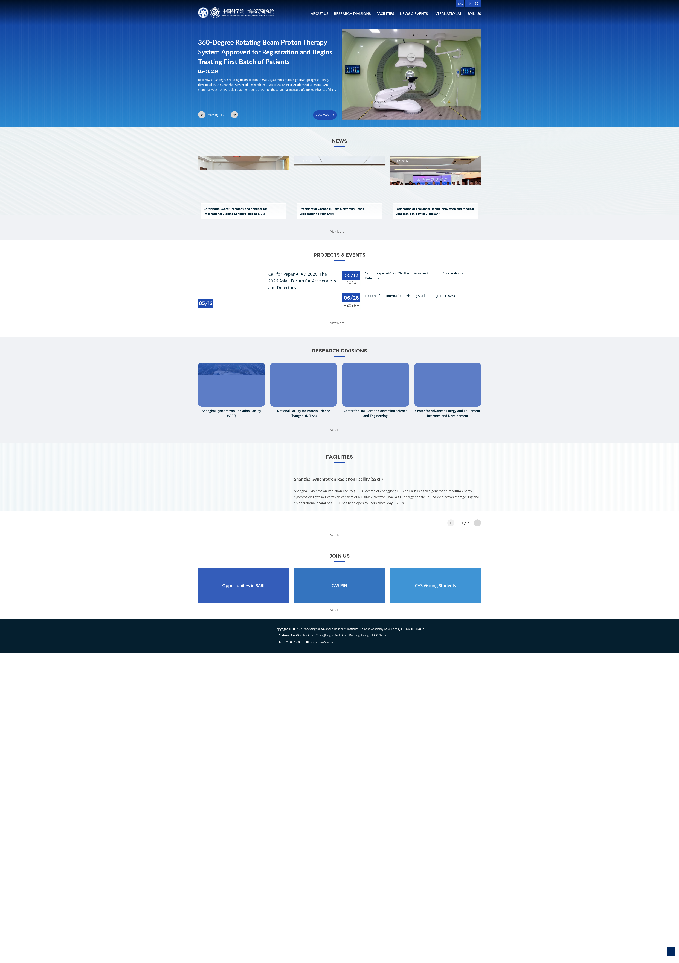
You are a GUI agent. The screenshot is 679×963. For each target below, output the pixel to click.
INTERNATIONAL (448, 13)
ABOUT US (319, 13)
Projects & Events (339, 255)
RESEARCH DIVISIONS (352, 13)
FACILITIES (385, 13)
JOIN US (474, 13)
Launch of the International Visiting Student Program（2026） (411, 296)
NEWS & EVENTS (414, 13)
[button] (201, 114)
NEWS (339, 141)
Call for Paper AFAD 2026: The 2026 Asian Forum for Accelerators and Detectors (302, 280)
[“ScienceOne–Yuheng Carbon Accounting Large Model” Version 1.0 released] (411, 74)
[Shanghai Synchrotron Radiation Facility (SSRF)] (243, 498)
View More (323, 115)
